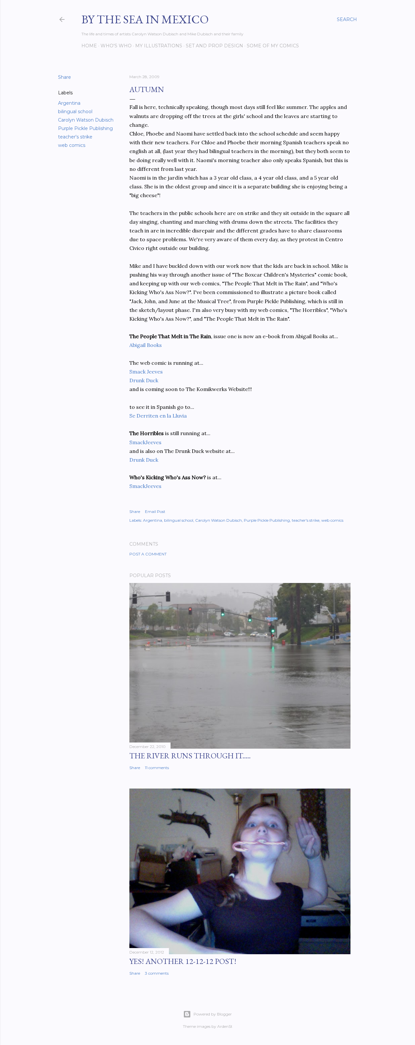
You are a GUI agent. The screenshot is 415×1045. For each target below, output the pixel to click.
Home (89, 46)
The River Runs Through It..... (190, 756)
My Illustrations (158, 46)
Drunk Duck (143, 380)
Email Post (155, 511)
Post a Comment (148, 554)
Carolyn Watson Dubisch (85, 120)
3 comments (157, 973)
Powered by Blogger (213, 1014)
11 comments (157, 767)
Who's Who (116, 46)
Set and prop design (214, 46)
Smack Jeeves (146, 371)
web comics (71, 145)
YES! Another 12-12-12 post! (182, 961)
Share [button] (64, 77)
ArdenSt (224, 1026)
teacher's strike (75, 137)
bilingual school (75, 111)
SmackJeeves (145, 442)
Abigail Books (145, 345)
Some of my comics (273, 46)
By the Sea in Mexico (145, 19)
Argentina (69, 103)
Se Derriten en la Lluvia (158, 415)
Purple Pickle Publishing (85, 128)
